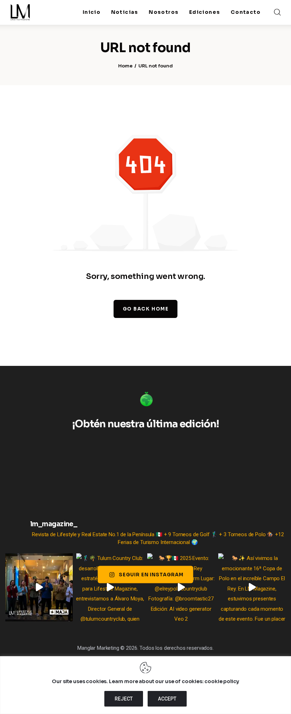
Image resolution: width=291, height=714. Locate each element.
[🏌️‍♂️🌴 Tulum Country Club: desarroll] (110, 587)
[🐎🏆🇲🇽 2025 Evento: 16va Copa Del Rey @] (181, 587)
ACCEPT (167, 699)
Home (125, 66)
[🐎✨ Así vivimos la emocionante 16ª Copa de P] (252, 587)
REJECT (124, 699)
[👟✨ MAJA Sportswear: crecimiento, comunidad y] (39, 587)
